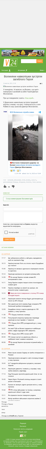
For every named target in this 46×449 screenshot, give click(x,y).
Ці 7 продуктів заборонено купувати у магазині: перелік (24, 364)
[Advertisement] (23, 24)
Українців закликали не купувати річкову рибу (24, 274)
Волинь (28, 180)
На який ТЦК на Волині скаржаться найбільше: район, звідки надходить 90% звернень (24, 329)
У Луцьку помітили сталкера (20, 314)
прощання (22, 182)
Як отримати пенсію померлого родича (22, 395)
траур (34, 182)
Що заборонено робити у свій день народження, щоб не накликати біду (25, 259)
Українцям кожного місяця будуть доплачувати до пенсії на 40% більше (25, 299)
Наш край (29, 98)
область (33, 180)
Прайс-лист (23, 432)
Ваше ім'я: (6, 205)
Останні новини (7, 247)
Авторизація (21, 70)
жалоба (38, 182)
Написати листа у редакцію (23, 429)
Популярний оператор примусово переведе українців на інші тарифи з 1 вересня (23, 319)
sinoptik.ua (12, 416)
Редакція (23, 423)
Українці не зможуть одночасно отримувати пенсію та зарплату (26, 270)
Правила (27, 224)
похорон (28, 182)
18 (9, 187)
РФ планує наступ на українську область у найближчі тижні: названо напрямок (23, 338)
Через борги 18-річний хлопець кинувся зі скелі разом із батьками (24, 380)
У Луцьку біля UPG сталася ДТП (21, 334)
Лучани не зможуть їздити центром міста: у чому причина (25, 385)
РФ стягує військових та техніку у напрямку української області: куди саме (24, 391)
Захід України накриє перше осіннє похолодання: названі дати (25, 283)
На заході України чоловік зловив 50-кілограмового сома (22, 278)
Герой (23, 180)
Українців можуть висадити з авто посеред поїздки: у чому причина (26, 359)
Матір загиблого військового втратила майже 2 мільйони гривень (24, 399)
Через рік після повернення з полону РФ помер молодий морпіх (26, 294)
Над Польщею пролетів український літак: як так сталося (25, 375)
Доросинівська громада (10, 182)
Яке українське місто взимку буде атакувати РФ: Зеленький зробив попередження (25, 305)
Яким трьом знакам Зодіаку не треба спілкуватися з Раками (26, 353)
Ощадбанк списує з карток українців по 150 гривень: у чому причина (23, 310)
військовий (17, 180)
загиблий (10, 180)
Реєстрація (5, 70)
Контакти (23, 426)
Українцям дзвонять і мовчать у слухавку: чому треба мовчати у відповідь (24, 369)
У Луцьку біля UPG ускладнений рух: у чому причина (24, 324)
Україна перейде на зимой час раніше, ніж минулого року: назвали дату (23, 289)
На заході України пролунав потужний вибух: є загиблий (25, 343)
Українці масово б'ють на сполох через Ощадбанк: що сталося (26, 264)
